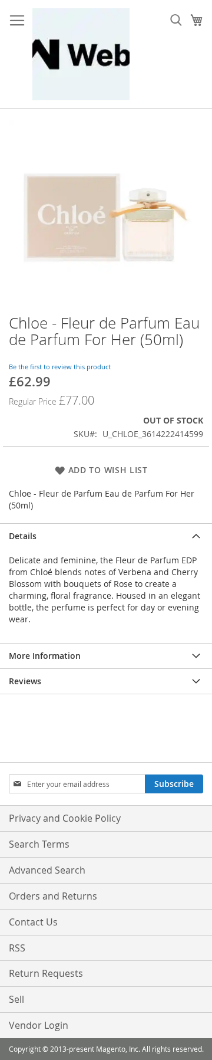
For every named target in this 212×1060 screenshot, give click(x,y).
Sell (16, 999)
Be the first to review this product (60, 366)
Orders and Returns (53, 896)
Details (23, 536)
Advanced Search (47, 870)
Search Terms (39, 844)
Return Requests (46, 973)
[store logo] (81, 54)
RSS (17, 947)
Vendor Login (38, 1025)
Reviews (25, 681)
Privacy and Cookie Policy (65, 818)
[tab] (106, 536)
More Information (45, 655)
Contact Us (33, 921)
